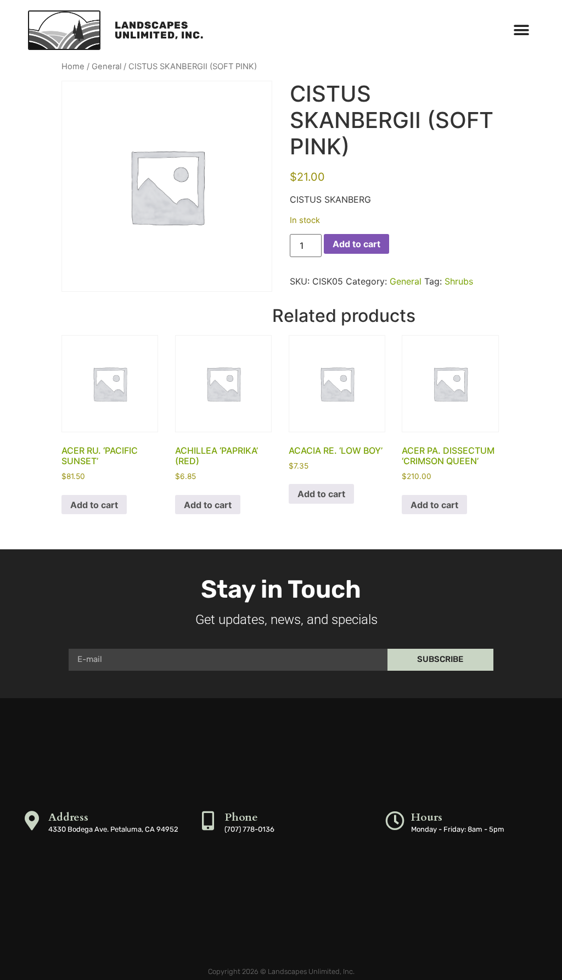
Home (73, 66)
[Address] (32, 820)
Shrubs (459, 281)
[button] (521, 30)
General (106, 66)
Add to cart (356, 243)
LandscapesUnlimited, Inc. (159, 30)
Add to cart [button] (94, 504)
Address (68, 817)
